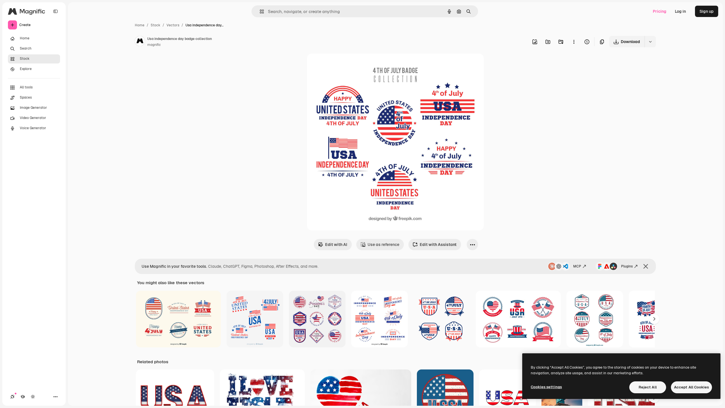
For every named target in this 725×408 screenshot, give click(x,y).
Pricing (659, 11)
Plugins (627, 266)
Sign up (707, 11)
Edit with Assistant (438, 244)
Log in (680, 11)
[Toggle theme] (32, 396)
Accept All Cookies (691, 387)
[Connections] (12, 396)
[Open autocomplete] (259, 11)
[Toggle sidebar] (55, 11)
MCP (577, 266)
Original (343, 64)
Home (139, 25)
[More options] (573, 41)
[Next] (654, 319)
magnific (154, 44)
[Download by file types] (650, 41)
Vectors (173, 25)
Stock (155, 25)
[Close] (645, 266)
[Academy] (22, 396)
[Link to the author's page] (140, 42)
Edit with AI (336, 244)
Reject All (648, 387)
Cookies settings (546, 386)
